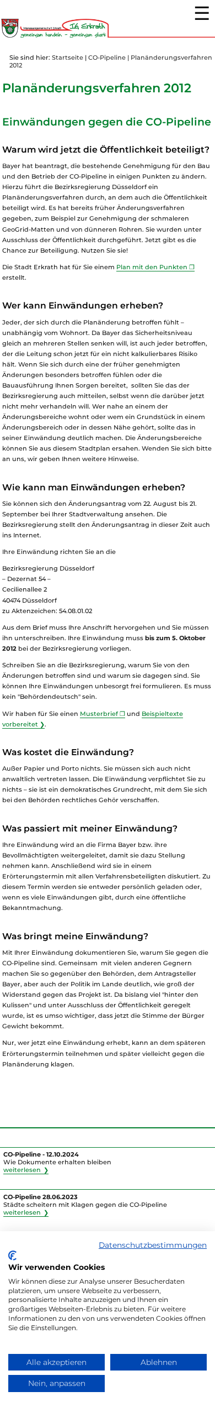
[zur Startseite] (107, 35)
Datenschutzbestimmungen (153, 1245)
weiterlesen (22, 1170)
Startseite (67, 57)
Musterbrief (99, 714)
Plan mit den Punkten (151, 267)
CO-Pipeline (107, 57)
